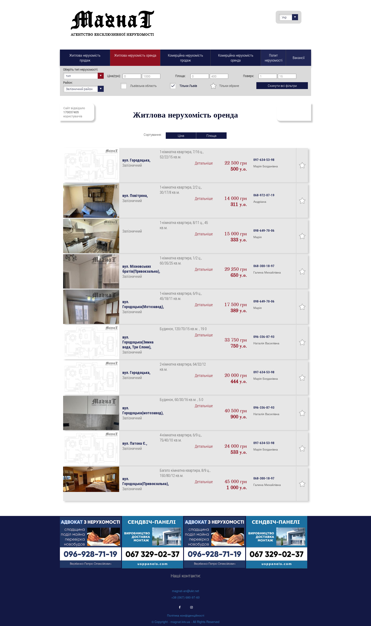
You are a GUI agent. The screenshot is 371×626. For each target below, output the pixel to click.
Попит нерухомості (273, 58)
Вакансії (298, 57)
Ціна (181, 135)
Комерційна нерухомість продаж (185, 58)
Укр (284, 17)
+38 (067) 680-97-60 (185, 597)
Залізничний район (79, 89)
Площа (211, 135)
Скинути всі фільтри (282, 85)
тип (68, 76)
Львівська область (143, 86)
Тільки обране (229, 86)
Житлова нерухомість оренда (135, 55)
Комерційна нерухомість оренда (235, 58)
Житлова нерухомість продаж (84, 58)
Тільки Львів (188, 86)
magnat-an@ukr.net (185, 591)
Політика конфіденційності (185, 615)
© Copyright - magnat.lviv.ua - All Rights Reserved (185, 622)
